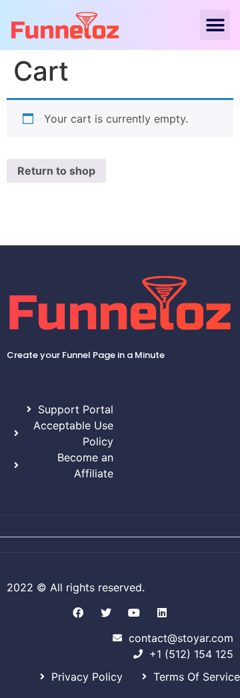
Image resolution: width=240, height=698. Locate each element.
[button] (215, 25)
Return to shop (56, 170)
